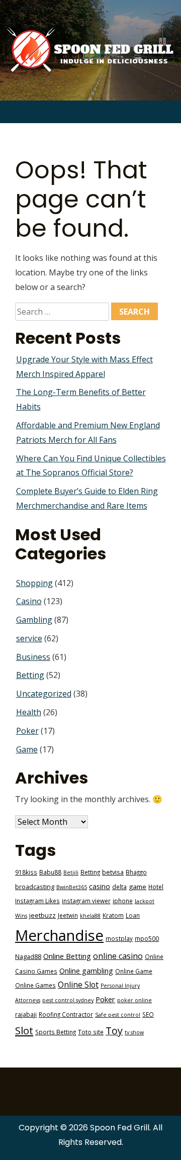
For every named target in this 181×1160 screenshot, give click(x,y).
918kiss (26, 872)
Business (33, 656)
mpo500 (147, 938)
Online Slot (78, 984)
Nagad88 (28, 956)
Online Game (133, 971)
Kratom (113, 915)
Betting (30, 675)
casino (99, 886)
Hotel (155, 887)
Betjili (70, 872)
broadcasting (34, 887)
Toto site (91, 1032)
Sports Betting (55, 1032)
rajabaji (26, 1014)
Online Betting (67, 956)
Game (27, 749)
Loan (133, 915)
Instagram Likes (37, 901)
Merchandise (59, 935)
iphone (123, 901)
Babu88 (50, 872)
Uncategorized (43, 693)
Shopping (34, 583)
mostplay (119, 938)
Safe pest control (117, 1014)
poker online (134, 1000)
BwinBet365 (71, 887)
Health (28, 712)
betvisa (113, 872)
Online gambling (86, 971)
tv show (134, 1032)
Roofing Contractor (66, 1014)
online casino (118, 955)
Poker (27, 730)
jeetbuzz (42, 915)
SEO (148, 1014)
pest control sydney (68, 1000)
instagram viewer (86, 901)
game (137, 886)
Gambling (34, 619)
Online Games (35, 985)
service (29, 638)
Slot (24, 1030)
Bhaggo (136, 872)
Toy (114, 1030)
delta (119, 887)
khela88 (90, 915)
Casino (29, 601)
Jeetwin (68, 915)
